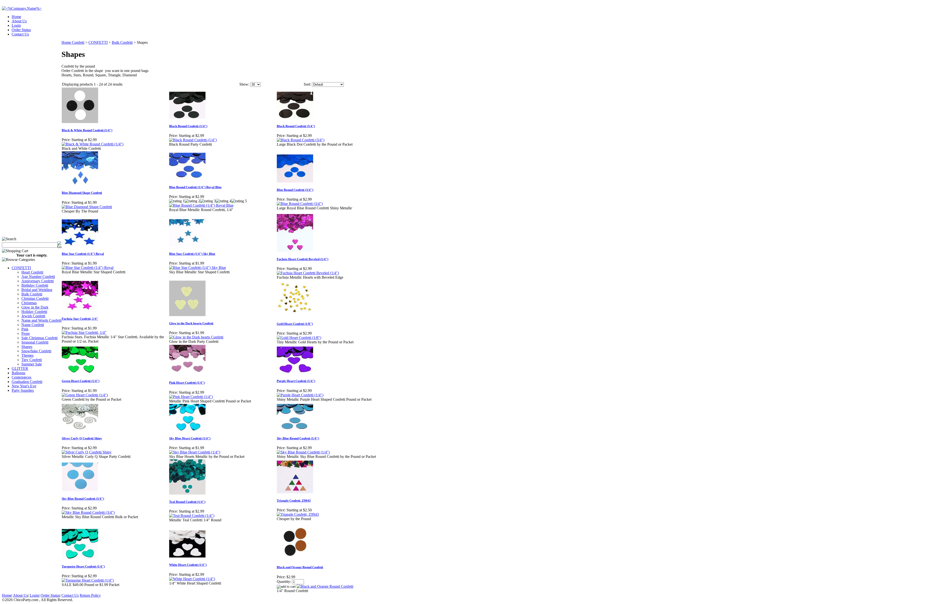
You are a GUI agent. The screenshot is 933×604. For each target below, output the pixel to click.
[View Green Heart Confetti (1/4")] (85, 395)
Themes (27, 355)
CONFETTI (21, 268)
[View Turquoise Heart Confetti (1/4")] (88, 580)
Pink (24, 329)
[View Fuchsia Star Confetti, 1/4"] (84, 332)
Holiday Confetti (34, 312)
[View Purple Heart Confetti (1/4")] (300, 395)
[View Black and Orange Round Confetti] (325, 586)
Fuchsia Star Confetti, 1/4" (80, 318)
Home (16, 17)
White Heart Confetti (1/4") (188, 565)
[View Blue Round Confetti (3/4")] (300, 204)
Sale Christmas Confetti (39, 338)
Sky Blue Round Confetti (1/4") (298, 438)
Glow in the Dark (34, 307)
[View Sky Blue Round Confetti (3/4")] (88, 512)
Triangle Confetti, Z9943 (294, 500)
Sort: (307, 84)
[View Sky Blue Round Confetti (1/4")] (303, 452)
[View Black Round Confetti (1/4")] (193, 140)
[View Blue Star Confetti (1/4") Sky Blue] (197, 268)
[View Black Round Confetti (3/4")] (300, 140)
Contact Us (20, 34)
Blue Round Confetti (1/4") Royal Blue (195, 187)
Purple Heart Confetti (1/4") (296, 381)
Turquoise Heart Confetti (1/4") (83, 566)
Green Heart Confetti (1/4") (80, 381)
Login (16, 25)
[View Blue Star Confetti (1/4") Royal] (87, 268)
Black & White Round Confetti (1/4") (87, 130)
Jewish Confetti (33, 316)
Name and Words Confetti (41, 320)
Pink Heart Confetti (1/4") (187, 382)
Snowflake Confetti (36, 351)
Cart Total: (914, 33)
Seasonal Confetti (34, 342)
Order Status (21, 30)
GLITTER (20, 368)
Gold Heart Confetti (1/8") (295, 324)
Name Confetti (32, 325)
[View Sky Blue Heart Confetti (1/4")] (194, 452)
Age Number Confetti (38, 277)
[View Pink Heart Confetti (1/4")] (191, 397)
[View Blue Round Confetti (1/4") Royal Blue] (201, 205)
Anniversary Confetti (37, 281)
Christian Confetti (35, 298)
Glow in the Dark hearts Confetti (191, 323)
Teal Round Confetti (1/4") (187, 502)
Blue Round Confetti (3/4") (295, 190)
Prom (25, 333)
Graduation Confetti (27, 382)
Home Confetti (72, 42)
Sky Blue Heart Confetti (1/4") (189, 438)
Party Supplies (23, 390)
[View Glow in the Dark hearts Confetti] (196, 337)
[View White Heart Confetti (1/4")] (192, 579)
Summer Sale (31, 364)
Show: (244, 84)
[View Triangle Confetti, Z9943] (298, 514)
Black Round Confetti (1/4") (188, 126)
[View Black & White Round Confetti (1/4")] (92, 144)
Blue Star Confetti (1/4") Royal (83, 254)
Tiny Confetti (31, 360)
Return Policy (90, 595)
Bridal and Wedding (36, 290)
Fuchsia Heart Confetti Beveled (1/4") (302, 259)
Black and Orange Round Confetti (300, 567)
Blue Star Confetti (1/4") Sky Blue (192, 254)
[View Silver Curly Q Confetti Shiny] (87, 452)
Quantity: (284, 581)
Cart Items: (887, 33)
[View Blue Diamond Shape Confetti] (87, 207)
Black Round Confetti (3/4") (296, 126)
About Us (19, 21)
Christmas (29, 303)
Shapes (26, 347)
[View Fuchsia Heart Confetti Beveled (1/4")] (308, 273)
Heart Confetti (32, 272)
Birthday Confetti (34, 285)
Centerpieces (21, 377)
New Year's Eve (24, 386)
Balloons (18, 373)
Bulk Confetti (31, 294)
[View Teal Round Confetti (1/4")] (191, 516)
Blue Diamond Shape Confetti (82, 193)
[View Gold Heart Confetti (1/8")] (299, 338)
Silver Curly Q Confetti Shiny (82, 438)
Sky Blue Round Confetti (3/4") (83, 498)
